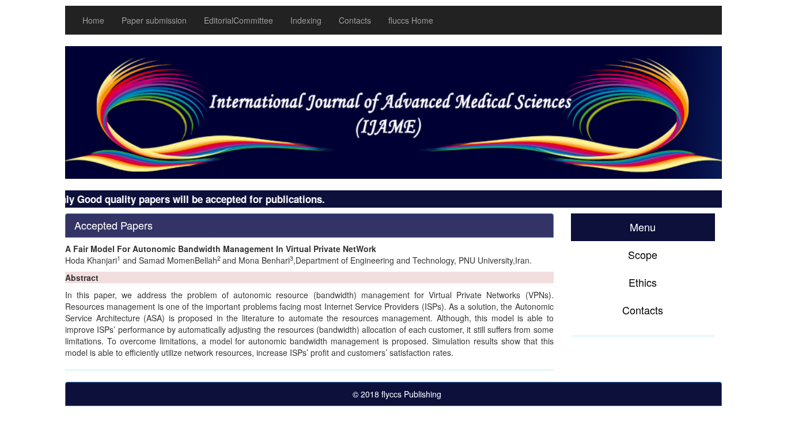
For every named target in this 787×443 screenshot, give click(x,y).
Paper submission (154, 20)
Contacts (355, 20)
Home (93, 20)
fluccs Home (410, 20)
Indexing (305, 20)
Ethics (643, 282)
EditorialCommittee (238, 20)
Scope (642, 254)
